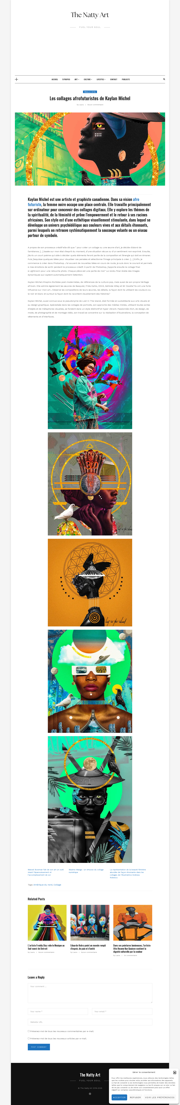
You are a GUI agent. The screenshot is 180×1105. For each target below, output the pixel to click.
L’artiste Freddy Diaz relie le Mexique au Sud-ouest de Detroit (46, 947)
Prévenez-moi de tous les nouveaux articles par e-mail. (58, 1038)
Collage (57, 884)
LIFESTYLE (100, 79)
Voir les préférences (160, 1097)
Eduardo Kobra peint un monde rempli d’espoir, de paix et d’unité (88, 947)
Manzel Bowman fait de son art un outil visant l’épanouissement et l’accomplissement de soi (46, 872)
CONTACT (113, 79)
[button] (174, 1072)
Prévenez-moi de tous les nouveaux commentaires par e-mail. (62, 1031)
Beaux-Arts (90, 92)
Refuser (135, 1097)
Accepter (119, 1097)
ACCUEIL (55, 79)
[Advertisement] (90, 55)
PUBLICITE (126, 79)
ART (76, 79)
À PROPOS (66, 79)
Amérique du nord (42, 884)
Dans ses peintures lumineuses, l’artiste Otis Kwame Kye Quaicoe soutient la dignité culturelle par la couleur (131, 948)
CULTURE (87, 79)
